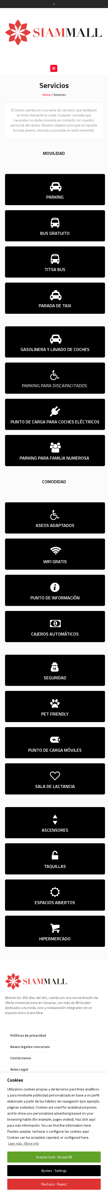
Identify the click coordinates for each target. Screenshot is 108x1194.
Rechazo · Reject (54, 1184)
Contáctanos (20, 1057)
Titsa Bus (54, 269)
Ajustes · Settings (54, 1170)
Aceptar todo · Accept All (54, 1157)
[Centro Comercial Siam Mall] (54, 32)
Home (46, 94)
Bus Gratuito (55, 233)
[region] (54, 1133)
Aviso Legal (19, 1069)
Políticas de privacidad (28, 1035)
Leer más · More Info (23, 1143)
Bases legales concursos (30, 1046)
